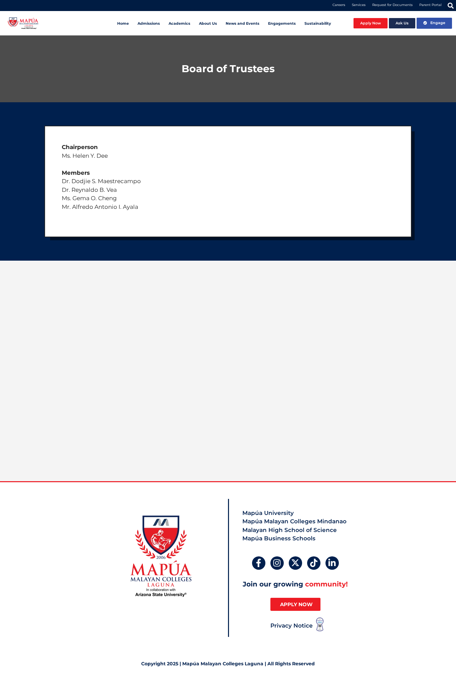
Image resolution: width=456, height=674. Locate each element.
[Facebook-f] (258, 563)
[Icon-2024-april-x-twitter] (295, 563)
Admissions (149, 23)
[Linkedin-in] (332, 563)
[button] (450, 5)
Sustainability (317, 23)
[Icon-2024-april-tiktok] (313, 563)
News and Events (242, 23)
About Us (208, 23)
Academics (179, 23)
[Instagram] (277, 563)
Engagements (282, 23)
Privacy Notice (291, 625)
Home (123, 23)
